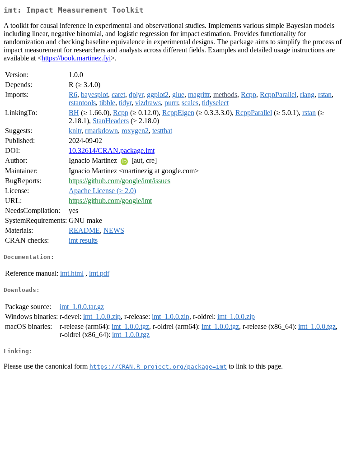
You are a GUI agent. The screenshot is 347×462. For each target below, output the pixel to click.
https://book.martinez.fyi (76, 58)
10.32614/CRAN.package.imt (112, 150)
